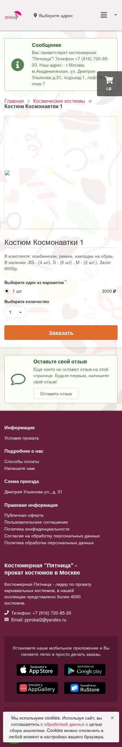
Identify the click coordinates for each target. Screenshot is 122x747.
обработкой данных (65, 724)
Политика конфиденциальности (36, 528)
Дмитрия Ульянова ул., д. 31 (33, 491)
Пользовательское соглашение (36, 522)
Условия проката (21, 437)
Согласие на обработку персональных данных (52, 535)
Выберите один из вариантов (34, 282)
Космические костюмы (59, 100)
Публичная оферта (23, 515)
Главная (14, 100)
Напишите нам (19, 468)
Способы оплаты (21, 461)
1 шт (17, 291)
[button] (38, 694)
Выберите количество (26, 301)
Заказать (61, 333)
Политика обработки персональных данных (49, 542)
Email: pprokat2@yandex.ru (38, 619)
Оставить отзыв (56, 393)
